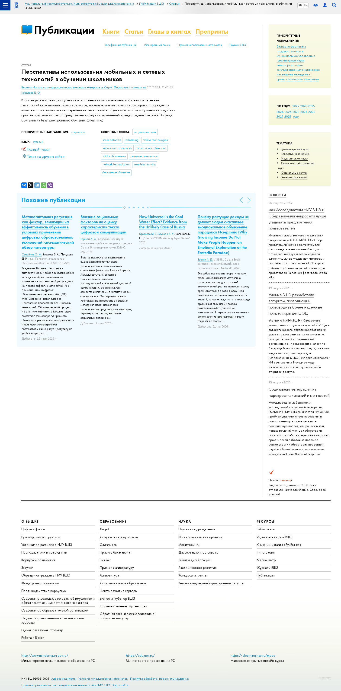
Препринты (212, 31)
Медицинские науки (294, 158)
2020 (311, 112)
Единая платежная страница (42, 630)
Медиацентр (266, 560)
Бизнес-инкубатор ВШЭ (117, 598)
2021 (303, 112)
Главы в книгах (169, 31)
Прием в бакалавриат (116, 552)
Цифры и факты (33, 529)
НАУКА (184, 521)
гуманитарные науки (290, 60)
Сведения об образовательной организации (54, 610)
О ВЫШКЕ (30, 521)
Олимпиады (108, 544)
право (281, 79)
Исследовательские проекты (200, 537)
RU (300, 5)
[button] (124, 207)
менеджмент (303, 74)
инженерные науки (290, 65)
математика (285, 74)
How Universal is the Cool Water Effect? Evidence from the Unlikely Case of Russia (163, 221)
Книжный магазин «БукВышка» (279, 544)
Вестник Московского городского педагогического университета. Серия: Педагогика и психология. (84, 87)
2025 (311, 106)
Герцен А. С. (88, 239)
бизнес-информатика (291, 46)
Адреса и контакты (63, 679)
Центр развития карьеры (118, 591)
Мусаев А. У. (166, 234)
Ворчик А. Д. (205, 259)
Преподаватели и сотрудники (44, 552)
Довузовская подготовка (119, 537)
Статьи (133, 31)
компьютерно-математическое (298, 69)
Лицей (104, 529)
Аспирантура (109, 575)
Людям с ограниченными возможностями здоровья (52, 620)
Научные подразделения (196, 529)
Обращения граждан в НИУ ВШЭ (45, 575)
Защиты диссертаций (194, 560)
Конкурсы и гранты (192, 575)
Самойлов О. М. (32, 254)
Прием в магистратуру (117, 567)
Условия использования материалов (103, 679)
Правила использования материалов (200, 45)
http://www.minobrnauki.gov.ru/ (44, 655)
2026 (303, 106)
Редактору (325, 677)
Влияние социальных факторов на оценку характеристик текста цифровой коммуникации (103, 224)
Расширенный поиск (157, 45)
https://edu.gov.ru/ (140, 655)
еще (296, 116)
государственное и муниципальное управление (296, 53)
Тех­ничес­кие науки (294, 177)
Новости (277, 195)
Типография (266, 552)
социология (294, 79)
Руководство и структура (40, 537)
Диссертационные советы (198, 552)
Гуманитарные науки (295, 149)
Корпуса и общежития (38, 560)
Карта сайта (120, 685)
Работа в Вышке (33, 637)
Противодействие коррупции (44, 591)
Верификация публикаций (120, 45)
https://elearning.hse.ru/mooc (253, 655)
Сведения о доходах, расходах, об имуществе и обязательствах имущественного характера (58, 600)
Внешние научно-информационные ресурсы (211, 583)
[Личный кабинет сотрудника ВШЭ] (324, 5)
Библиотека (266, 529)
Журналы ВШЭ (268, 567)
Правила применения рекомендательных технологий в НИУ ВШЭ (65, 685)
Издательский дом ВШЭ (275, 537)
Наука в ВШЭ (237, 45)
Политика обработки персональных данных (159, 679)
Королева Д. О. (31, 93)
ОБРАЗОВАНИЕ (113, 521)
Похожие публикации (53, 200)
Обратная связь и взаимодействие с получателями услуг (127, 615)
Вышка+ (105, 560)
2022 (296, 112)
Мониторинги (188, 544)
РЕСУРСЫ (265, 521)
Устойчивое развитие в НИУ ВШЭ (46, 544)
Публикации (64, 30)
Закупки (27, 567)
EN (305, 5)
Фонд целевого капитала (40, 583)
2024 (280, 112)
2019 (280, 116)
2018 (287, 116)
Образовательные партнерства (123, 606)
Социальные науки (294, 172)
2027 (296, 106)
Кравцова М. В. (148, 234)
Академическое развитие (197, 567)
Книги (111, 31)
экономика (311, 79)
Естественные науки (295, 154)
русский (38, 142)
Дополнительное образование (123, 583)
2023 (288, 112)
